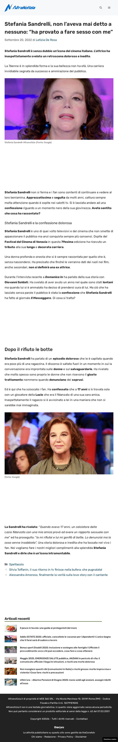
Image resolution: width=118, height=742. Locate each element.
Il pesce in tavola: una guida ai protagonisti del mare (48, 628)
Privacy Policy (65, 736)
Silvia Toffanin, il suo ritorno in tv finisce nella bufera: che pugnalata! (55, 569)
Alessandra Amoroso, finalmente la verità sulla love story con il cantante (58, 575)
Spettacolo (16, 564)
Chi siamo (36, 736)
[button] (100, 7)
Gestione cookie (110, 739)
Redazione (50, 736)
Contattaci (82, 718)
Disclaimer (81, 736)
